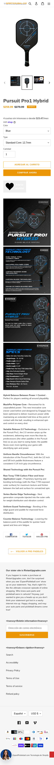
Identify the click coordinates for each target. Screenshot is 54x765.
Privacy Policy (13, 670)
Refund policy (12, 694)
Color (5, 125)
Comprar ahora (27, 173)
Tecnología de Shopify (39, 755)
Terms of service (14, 686)
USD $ (34, 713)
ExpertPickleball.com (21, 755)
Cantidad (7, 149)
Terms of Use (12, 678)
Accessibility (12, 662)
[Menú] (49, 3)
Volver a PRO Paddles (29, 551)
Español (18, 713)
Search (9, 654)
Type (5, 137)
